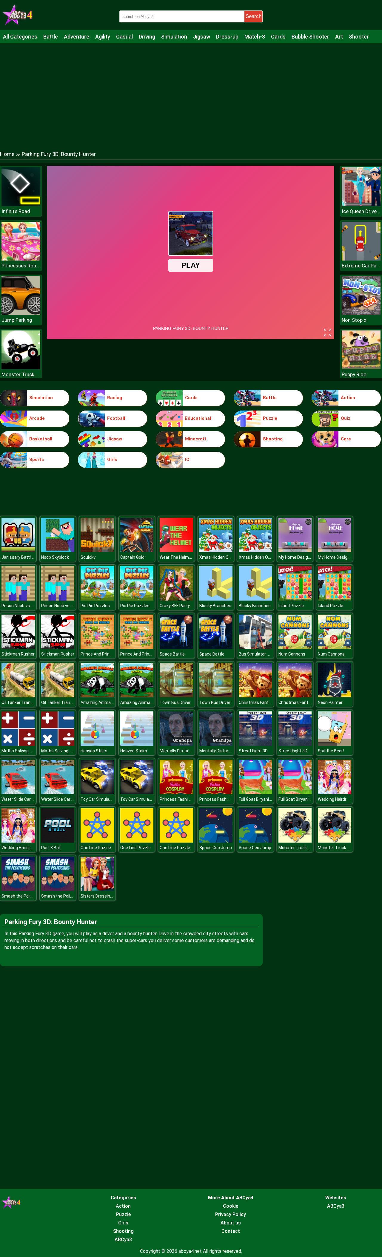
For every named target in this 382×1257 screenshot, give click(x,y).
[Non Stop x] (361, 313)
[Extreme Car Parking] (361, 259)
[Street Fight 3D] (255, 744)
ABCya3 (123, 1239)
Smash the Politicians (22, 896)
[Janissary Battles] (18, 550)
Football (116, 418)
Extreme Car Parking (361, 266)
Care (346, 439)
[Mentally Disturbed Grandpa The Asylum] (176, 744)
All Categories (20, 36)
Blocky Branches (215, 605)
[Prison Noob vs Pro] (18, 599)
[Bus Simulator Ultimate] (255, 647)
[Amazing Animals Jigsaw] (97, 696)
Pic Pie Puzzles (95, 605)
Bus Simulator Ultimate (261, 654)
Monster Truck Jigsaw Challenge (309, 847)
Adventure (76, 36)
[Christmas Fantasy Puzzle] (255, 696)
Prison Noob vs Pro (19, 605)
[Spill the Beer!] (334, 744)
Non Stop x (354, 320)
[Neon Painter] (334, 696)
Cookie (230, 1206)
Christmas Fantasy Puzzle (264, 702)
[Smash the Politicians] (18, 889)
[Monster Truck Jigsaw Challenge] (295, 841)
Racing (114, 397)
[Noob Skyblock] (58, 550)
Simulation (174, 36)
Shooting (273, 439)
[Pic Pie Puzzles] (97, 599)
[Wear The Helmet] (176, 550)
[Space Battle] (176, 647)
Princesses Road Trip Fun (20, 266)
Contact (230, 1231)
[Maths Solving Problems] (18, 744)
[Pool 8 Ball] (58, 841)
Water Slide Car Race (21, 799)
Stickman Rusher (18, 654)
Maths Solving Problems (24, 750)
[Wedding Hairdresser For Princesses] (334, 792)
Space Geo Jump (215, 847)
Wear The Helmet (176, 557)
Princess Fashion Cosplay (184, 799)
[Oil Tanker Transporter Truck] (18, 696)
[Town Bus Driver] (176, 696)
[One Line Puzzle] (97, 841)
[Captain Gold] (137, 550)
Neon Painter (330, 702)
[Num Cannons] (295, 647)
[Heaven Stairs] (97, 744)
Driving (147, 36)
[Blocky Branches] (216, 599)
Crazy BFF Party (175, 605)
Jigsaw (201, 36)
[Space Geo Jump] (216, 841)
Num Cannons (291, 654)
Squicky (88, 557)
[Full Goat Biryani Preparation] (255, 792)
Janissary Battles (18, 557)
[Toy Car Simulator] (97, 792)
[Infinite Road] (20, 204)
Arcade (37, 418)
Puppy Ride (354, 374)
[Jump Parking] (20, 313)
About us (231, 1223)
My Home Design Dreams (302, 557)
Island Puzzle (291, 605)
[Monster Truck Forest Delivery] (20, 367)
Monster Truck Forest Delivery (20, 374)
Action (348, 397)
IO (187, 459)
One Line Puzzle (96, 847)
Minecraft (196, 439)
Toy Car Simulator (98, 799)
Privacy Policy (230, 1214)
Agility (102, 36)
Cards (278, 36)
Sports (36, 459)
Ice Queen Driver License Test (361, 211)
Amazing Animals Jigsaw (105, 702)
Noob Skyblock (55, 557)
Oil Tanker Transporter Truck (29, 702)
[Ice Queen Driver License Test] (361, 204)
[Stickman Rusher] (18, 647)
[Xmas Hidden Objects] (216, 550)
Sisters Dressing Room (103, 896)
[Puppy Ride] (361, 367)
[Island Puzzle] (295, 599)
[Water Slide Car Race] (18, 792)
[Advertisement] (191, 91)
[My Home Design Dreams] (295, 550)
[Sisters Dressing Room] (97, 889)
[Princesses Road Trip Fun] (20, 259)
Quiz (345, 418)
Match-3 (254, 36)
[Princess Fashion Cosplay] (176, 792)
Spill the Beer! (331, 750)
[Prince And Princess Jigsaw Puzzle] (97, 647)
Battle (50, 36)
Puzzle (270, 418)
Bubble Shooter (310, 36)
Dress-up (227, 36)
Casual (124, 36)
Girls (112, 459)
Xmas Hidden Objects (220, 557)
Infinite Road (15, 211)
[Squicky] (97, 550)
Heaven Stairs (94, 750)
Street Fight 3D (253, 750)
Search (253, 16)
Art (339, 36)
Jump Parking (16, 320)
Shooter (359, 36)
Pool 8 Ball (51, 847)
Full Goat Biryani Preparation (265, 799)
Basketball (40, 439)
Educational (198, 418)
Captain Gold (132, 557)
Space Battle (172, 654)
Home (7, 154)
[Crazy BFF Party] (176, 599)
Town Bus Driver (175, 702)
